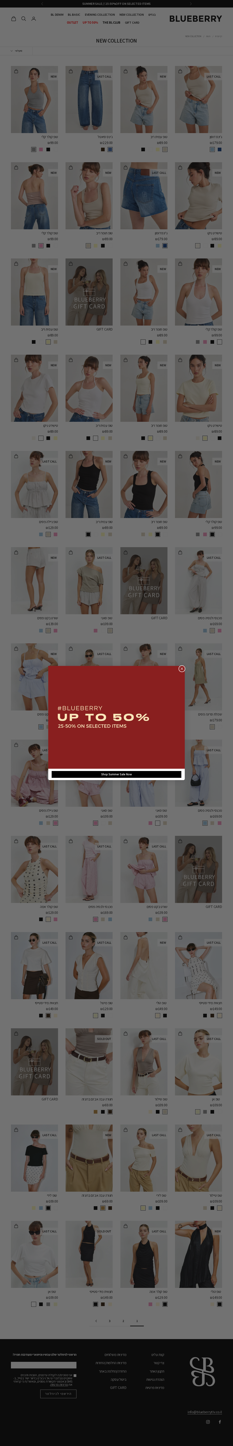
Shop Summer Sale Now (116, 774)
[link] (116, 717)
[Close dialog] (182, 669)
